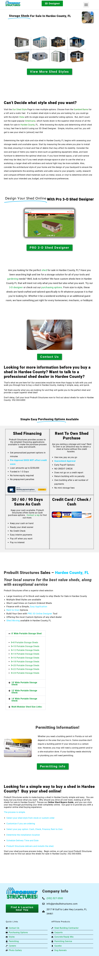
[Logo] (17, 3)
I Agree (29, 948)
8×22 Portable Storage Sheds (25, 669)
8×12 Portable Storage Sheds (25, 650)
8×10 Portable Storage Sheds (25, 646)
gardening (12, 278)
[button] (86, 5)
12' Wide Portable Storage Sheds (24, 691)
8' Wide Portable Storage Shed (26, 633)
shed (44, 270)
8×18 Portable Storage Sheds (25, 661)
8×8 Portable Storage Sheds (24, 642)
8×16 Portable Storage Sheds (25, 658)
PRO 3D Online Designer (40, 613)
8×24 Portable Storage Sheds (25, 673)
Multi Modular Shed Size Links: (26, 707)
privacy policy (84, 948)
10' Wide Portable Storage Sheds (24, 683)
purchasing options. (52, 287)
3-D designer (16, 287)
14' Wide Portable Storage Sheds (24, 699)
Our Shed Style (19, 109)
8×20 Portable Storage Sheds (25, 665)
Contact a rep (33, 515)
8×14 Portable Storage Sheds (25, 654)
